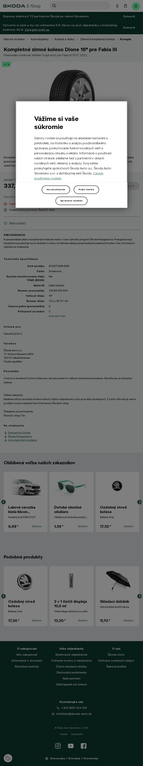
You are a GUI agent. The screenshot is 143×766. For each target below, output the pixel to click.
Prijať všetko (86, 189)
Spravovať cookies (71, 200)
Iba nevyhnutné (56, 189)
